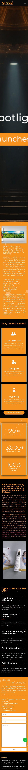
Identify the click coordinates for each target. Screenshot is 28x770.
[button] (25, 3)
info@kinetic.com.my (9, 710)
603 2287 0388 (7, 708)
